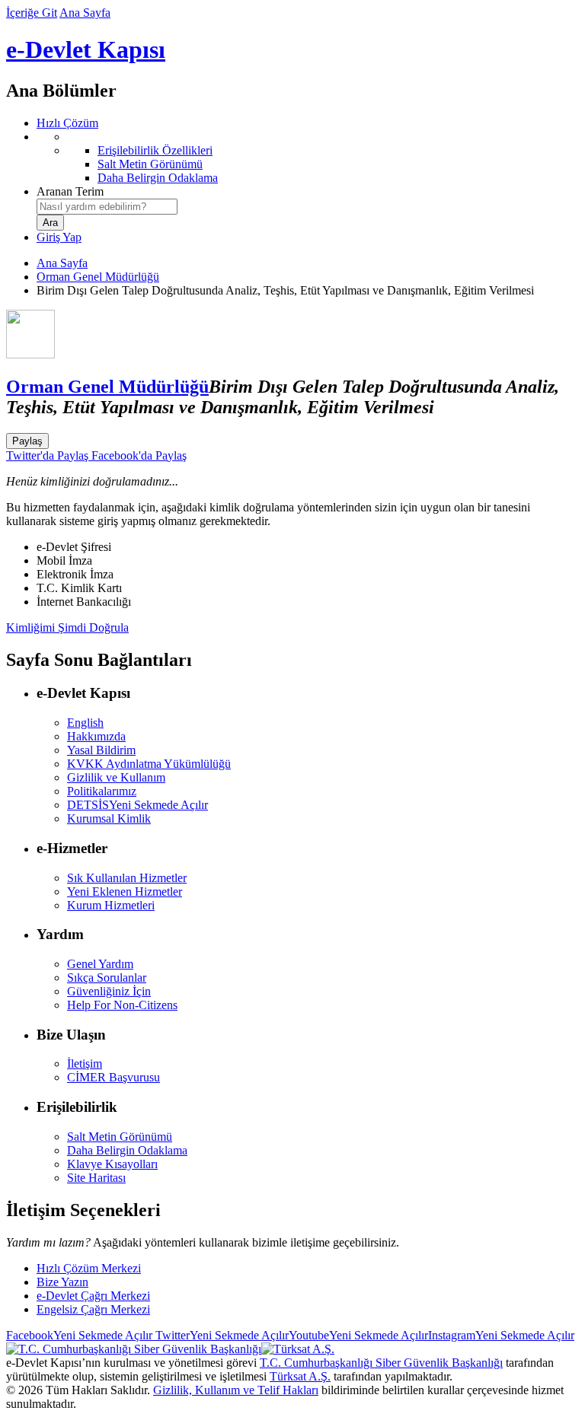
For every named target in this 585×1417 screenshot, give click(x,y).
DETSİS (137, 804)
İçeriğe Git (31, 12)
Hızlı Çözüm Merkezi (89, 1268)
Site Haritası (96, 1177)
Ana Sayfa (84, 12)
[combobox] (107, 207)
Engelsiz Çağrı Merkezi (93, 1309)
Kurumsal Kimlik (109, 818)
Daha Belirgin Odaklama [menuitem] (158, 177)
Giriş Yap (59, 237)
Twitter (220, 1335)
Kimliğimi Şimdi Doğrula (67, 627)
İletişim (84, 1063)
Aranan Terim (70, 191)
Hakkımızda (96, 736)
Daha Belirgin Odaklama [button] (127, 1150)
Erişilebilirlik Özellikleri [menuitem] (155, 150)
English (85, 722)
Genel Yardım (100, 963)
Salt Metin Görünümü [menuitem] (150, 164)
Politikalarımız (101, 791)
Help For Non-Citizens (122, 1004)
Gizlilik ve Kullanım (116, 777)
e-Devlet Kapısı (85, 49)
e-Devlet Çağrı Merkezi (93, 1295)
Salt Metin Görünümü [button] (119, 1136)
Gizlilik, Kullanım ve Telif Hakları (235, 1390)
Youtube (358, 1335)
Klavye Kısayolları (112, 1163)
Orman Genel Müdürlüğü (98, 276)
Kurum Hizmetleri (111, 905)
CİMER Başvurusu (113, 1077)
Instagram (501, 1335)
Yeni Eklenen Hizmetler (124, 891)
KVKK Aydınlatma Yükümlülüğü (149, 763)
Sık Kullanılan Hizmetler (127, 877)
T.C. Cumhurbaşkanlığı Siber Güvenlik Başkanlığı (381, 1362)
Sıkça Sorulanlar (106, 977)
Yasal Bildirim (101, 750)
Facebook (79, 1335)
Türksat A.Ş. (300, 1376)
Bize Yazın (62, 1281)
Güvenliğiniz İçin (109, 991)
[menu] (308, 157)
